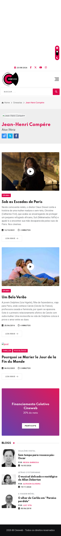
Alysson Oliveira (32, 484)
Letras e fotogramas (29, 472)
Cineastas (17, 102)
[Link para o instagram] (46, 67)
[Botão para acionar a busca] (56, 92)
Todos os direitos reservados (40, 530)
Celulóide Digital (26, 451)
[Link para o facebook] (30, 67)
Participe (30, 426)
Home (7, 102)
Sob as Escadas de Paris (22, 202)
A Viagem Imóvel (26, 494)
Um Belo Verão (14, 297)
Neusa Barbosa (31, 462)
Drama (6, 195)
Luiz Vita (27, 505)
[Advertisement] (30, 32)
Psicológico (20, 351)
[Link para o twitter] (35, 67)
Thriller (7, 351)
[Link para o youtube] (40, 67)
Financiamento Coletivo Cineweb (30, 408)
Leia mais (10, 238)
